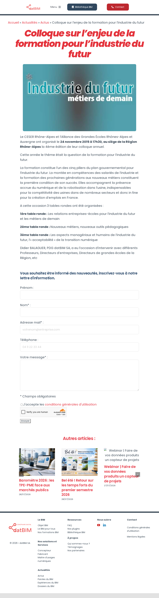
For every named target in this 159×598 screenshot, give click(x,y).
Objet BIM (43, 525)
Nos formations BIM (48, 532)
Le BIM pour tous (46, 528)
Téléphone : (29, 340)
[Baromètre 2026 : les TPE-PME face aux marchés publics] (37, 462)
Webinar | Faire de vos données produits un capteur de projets (121, 473)
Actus (44, 22)
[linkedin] (104, 525)
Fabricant (43, 554)
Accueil (13, 22)
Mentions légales (136, 536)
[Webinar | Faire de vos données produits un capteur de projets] (122, 455)
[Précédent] (21, 474)
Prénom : (27, 287)
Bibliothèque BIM (76, 532)
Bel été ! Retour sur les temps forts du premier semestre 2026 (77, 487)
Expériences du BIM (48, 582)
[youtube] (98, 525)
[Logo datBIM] (20, 517)
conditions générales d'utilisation (71, 404)
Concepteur (44, 550)
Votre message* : (34, 357)
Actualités (29, 22)
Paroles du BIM (45, 579)
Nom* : (25, 305)
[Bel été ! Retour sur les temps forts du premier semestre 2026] (79, 462)
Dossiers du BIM (46, 586)
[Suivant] (137, 474)
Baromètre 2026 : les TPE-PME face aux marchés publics (36, 485)
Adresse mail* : (31, 322)
